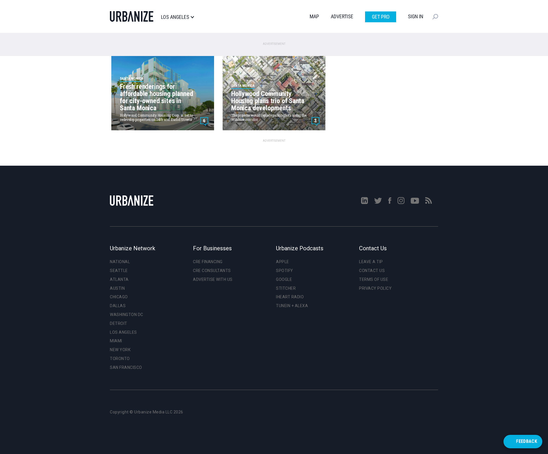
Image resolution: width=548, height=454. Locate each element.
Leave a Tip (371, 261)
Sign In (415, 16)
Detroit (118, 323)
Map (314, 16)
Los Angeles (175, 17)
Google (284, 279)
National (120, 261)
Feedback (526, 441)
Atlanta (119, 279)
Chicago (119, 297)
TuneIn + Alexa (292, 305)
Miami (116, 341)
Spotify (284, 270)
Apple (282, 261)
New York (120, 349)
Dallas (118, 305)
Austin (117, 288)
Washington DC (126, 314)
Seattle (119, 270)
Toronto (120, 358)
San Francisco (126, 367)
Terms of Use (373, 279)
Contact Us (372, 270)
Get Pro (381, 17)
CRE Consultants (212, 270)
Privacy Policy (375, 288)
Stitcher (286, 288)
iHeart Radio (290, 297)
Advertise (342, 16)
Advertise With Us (213, 279)
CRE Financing (208, 261)
